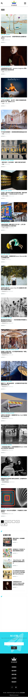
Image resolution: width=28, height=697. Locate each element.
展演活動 (14, 674)
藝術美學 (14, 670)
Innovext (16, 695)
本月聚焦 (14, 678)
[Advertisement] (14, 613)
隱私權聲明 (22, 692)
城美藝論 (14, 667)
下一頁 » (4, 524)
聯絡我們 (14, 682)
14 (17, 521)
